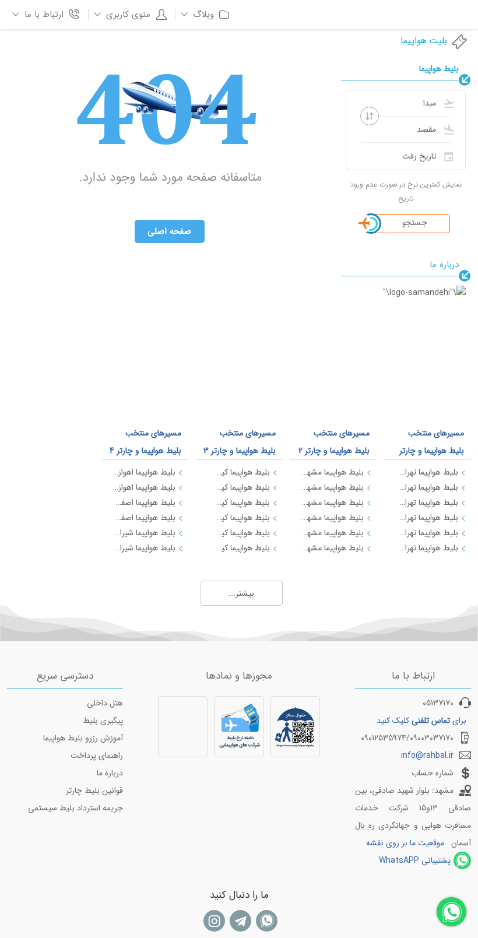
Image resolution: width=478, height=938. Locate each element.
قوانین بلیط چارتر (94, 790)
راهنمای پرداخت (97, 755)
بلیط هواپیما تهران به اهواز (426, 517)
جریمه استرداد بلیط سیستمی (75, 808)
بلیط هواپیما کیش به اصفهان (238, 517)
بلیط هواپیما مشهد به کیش (332, 517)
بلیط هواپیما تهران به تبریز (426, 532)
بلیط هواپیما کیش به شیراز (238, 487)
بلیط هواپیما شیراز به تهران (144, 532)
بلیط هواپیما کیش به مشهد (238, 502)
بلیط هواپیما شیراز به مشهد (144, 548)
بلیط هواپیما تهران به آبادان (426, 548)
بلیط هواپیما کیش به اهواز (238, 532)
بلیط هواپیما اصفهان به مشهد (144, 517)
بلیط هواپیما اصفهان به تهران (144, 502)
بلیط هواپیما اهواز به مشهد (144, 487)
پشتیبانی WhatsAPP (415, 860)
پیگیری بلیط (103, 720)
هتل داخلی (105, 703)
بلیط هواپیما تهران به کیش (426, 502)
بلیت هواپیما (423, 41)
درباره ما (110, 773)
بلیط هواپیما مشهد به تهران (332, 472)
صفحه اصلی (169, 231)
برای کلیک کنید (421, 720)
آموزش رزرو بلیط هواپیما (83, 738)
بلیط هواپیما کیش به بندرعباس (238, 548)
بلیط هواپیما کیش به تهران (238, 472)
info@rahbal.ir (427, 755)
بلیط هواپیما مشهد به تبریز (332, 532)
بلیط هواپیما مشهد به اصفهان (332, 487)
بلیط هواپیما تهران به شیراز (426, 487)
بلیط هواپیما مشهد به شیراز (332, 502)
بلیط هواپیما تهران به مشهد (426, 472)
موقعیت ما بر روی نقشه (405, 843)
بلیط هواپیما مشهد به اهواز (332, 548)
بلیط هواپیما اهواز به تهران (144, 472)
